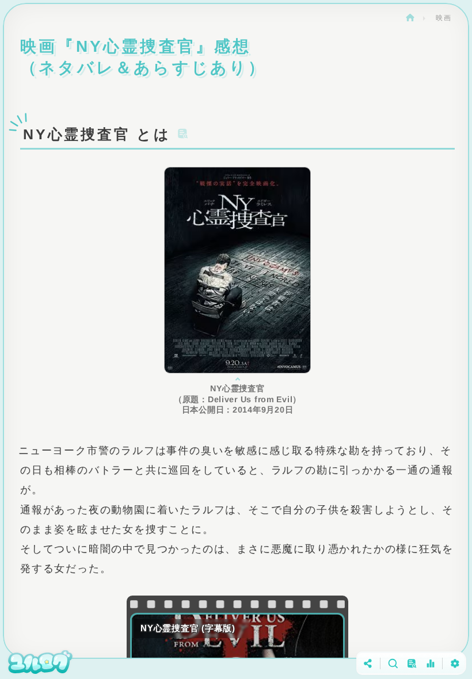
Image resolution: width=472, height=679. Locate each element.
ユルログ (409, 17)
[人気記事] (430, 663)
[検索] (392, 663)
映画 (444, 18)
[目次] (411, 663)
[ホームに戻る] (40, 663)
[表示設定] (454, 663)
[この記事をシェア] (368, 663)
